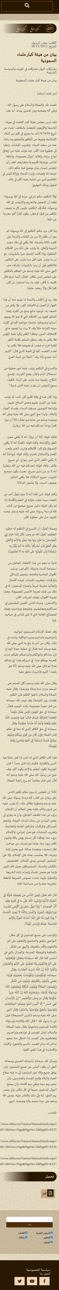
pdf (44, 1194)
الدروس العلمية (43, 1233)
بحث (29, 1224)
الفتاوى (47, 1237)
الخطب (21, 1233)
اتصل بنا (45, 1273)
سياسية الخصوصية (38, 1270)
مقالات (22, 1237)
